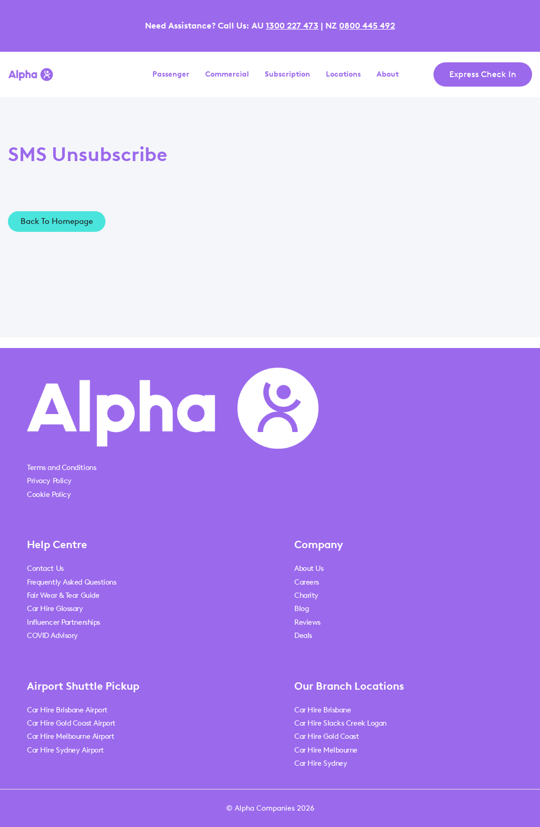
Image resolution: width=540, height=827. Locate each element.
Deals (303, 635)
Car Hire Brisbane (322, 710)
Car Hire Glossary (55, 608)
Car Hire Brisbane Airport (67, 710)
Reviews (307, 622)
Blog (301, 608)
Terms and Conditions (61, 467)
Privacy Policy (49, 480)
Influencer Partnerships (63, 622)
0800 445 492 (367, 26)
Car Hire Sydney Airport (65, 750)
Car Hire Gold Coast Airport (71, 723)
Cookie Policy (49, 494)
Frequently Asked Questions (71, 582)
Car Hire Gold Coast (326, 736)
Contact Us (45, 568)
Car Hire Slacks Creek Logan (340, 723)
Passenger (170, 74)
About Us (308, 568)
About (388, 74)
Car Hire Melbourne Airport (70, 736)
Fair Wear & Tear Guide (63, 595)
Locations (343, 74)
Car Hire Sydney (320, 763)
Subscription (287, 74)
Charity (306, 595)
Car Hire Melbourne (326, 750)
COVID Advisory (52, 635)
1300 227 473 (292, 26)
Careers (306, 582)
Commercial (227, 74)
